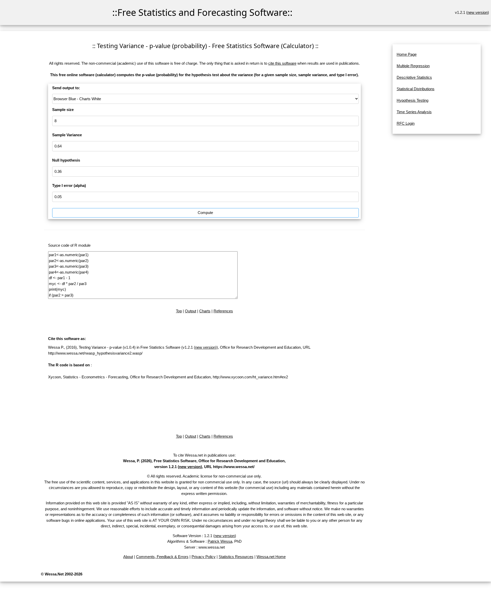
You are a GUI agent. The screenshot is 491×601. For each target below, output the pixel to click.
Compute (205, 212)
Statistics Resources (236, 556)
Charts (204, 311)
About (128, 556)
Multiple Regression (413, 66)
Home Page (407, 54)
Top (179, 311)
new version (477, 12)
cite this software (282, 63)
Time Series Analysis (414, 112)
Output (190, 311)
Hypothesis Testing (412, 100)
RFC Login (406, 123)
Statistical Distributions (415, 89)
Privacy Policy (204, 556)
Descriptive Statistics (414, 77)
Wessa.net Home (271, 556)
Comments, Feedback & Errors (162, 556)
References (223, 311)
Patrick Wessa (220, 541)
